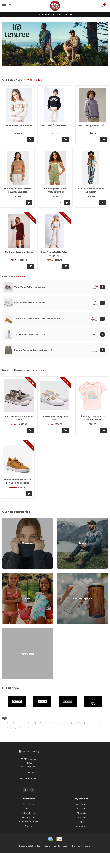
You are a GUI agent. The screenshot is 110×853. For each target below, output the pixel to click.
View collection (33, 80)
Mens (59, 519)
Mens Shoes (95, 723)
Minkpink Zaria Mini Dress (19, 252)
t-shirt (16, 728)
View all (21, 277)
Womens (6, 519)
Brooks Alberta (46, 723)
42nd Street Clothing (27, 723)
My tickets (81, 813)
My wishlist (81, 817)
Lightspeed (66, 846)
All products (81, 826)
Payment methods (29, 817)
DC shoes (81, 723)
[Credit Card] (50, 839)
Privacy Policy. (28, 813)
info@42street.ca (29, 778)
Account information (81, 804)
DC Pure (69, 723)
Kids (4, 574)
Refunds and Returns (28, 821)
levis (6, 728)
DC (58, 723)
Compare (81, 821)
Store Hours (28, 804)
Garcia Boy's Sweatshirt (92, 125)
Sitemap (28, 826)
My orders (81, 808)
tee (26, 728)
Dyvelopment (85, 846)
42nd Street (9, 723)
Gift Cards (6, 629)
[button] (4, 44)
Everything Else (63, 574)
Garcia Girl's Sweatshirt (19, 125)
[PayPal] (59, 839)
